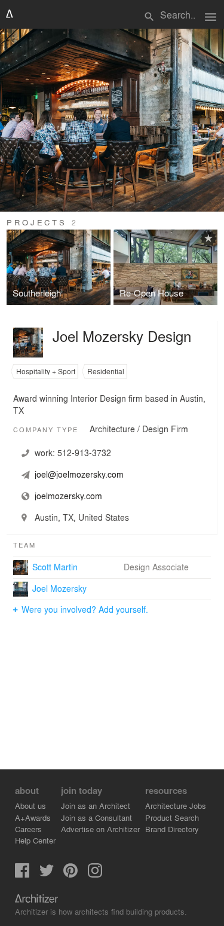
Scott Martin (55, 567)
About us (30, 805)
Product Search (172, 817)
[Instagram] (95, 874)
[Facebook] (22, 874)
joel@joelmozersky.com (79, 474)
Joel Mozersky (59, 588)
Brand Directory (172, 829)
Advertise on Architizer (100, 829)
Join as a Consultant (96, 817)
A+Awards (33, 817)
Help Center (35, 840)
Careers (28, 829)
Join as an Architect (95, 805)
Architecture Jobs (175, 805)
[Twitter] (46, 874)
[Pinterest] (70, 874)
